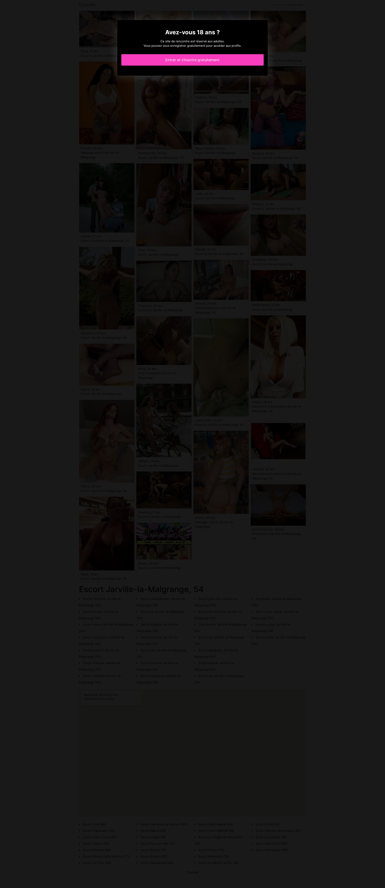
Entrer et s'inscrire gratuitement (192, 60)
